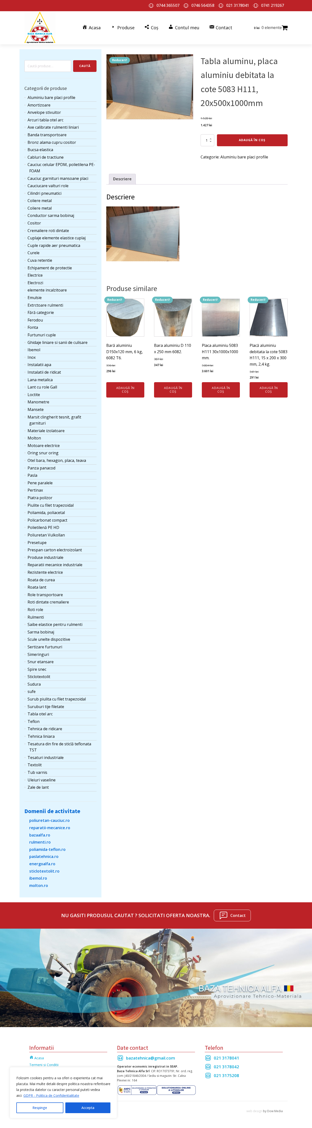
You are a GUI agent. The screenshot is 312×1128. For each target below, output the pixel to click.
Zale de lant (38, 787)
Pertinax (35, 490)
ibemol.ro (38, 878)
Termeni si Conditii (43, 1064)
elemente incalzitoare (47, 290)
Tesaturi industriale (46, 757)
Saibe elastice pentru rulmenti (55, 624)
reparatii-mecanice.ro (49, 827)
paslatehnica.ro (43, 856)
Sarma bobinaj (41, 632)
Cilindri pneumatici (44, 193)
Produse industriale (45, 557)
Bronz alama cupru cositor (52, 142)
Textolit (35, 765)
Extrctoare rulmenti (45, 305)
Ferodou (35, 320)
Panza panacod (41, 468)
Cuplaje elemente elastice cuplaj (57, 238)
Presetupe (37, 542)
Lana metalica (40, 379)
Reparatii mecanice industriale (55, 564)
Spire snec (37, 669)
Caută (84, 66)
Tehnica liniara (41, 736)
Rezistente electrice (45, 572)
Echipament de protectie (50, 268)
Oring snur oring (43, 453)
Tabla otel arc (40, 714)
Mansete (36, 409)
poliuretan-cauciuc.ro (49, 820)
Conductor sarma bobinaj (51, 215)
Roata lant (37, 587)
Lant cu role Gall (42, 387)
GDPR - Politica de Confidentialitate (51, 1095)
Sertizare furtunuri (45, 647)
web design (254, 1111)
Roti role (35, 609)
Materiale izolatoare (46, 430)
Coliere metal (40, 200)
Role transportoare (45, 594)
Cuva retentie (40, 260)
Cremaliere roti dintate (48, 230)
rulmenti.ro (40, 842)
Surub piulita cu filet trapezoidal (57, 699)
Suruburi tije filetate (46, 706)
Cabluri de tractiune (46, 157)
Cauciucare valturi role (48, 185)
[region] (63, 1092)
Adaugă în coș (252, 140)
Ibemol (34, 349)
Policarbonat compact (47, 520)
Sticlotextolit (39, 676)
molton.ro (38, 885)
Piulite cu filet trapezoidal (51, 505)
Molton (34, 438)
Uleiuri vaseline (42, 780)
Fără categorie (41, 312)
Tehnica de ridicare (45, 728)
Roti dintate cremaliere (48, 602)
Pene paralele (40, 483)
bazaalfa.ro (39, 835)
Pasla (32, 475)
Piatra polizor (40, 497)
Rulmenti (36, 617)
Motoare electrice (44, 445)
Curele (33, 252)
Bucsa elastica (40, 149)
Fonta (33, 327)
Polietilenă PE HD (43, 527)
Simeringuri (38, 654)
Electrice (35, 275)
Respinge (39, 1107)
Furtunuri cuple (42, 335)
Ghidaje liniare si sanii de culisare (58, 342)
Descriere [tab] (122, 179)
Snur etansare (41, 661)
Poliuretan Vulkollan (46, 535)
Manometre (38, 402)
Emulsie (35, 297)
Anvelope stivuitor (44, 112)
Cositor (34, 223)
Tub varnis (37, 772)
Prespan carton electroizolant (55, 550)
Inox (32, 357)
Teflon (33, 721)
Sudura (34, 684)
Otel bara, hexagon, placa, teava (57, 460)
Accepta (87, 1107)
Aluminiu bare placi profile (51, 97)
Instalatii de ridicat (44, 372)
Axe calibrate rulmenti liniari (53, 127)
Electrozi (35, 282)
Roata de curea (41, 580)
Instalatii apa (39, 364)
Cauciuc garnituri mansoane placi (58, 178)
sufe (32, 691)
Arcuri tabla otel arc (45, 120)
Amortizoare (39, 105)
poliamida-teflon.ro (47, 849)
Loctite (34, 394)
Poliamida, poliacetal (46, 512)
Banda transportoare (47, 134)
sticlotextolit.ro (44, 871)
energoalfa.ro (42, 863)
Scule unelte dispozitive (49, 639)
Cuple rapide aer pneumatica (54, 245)
